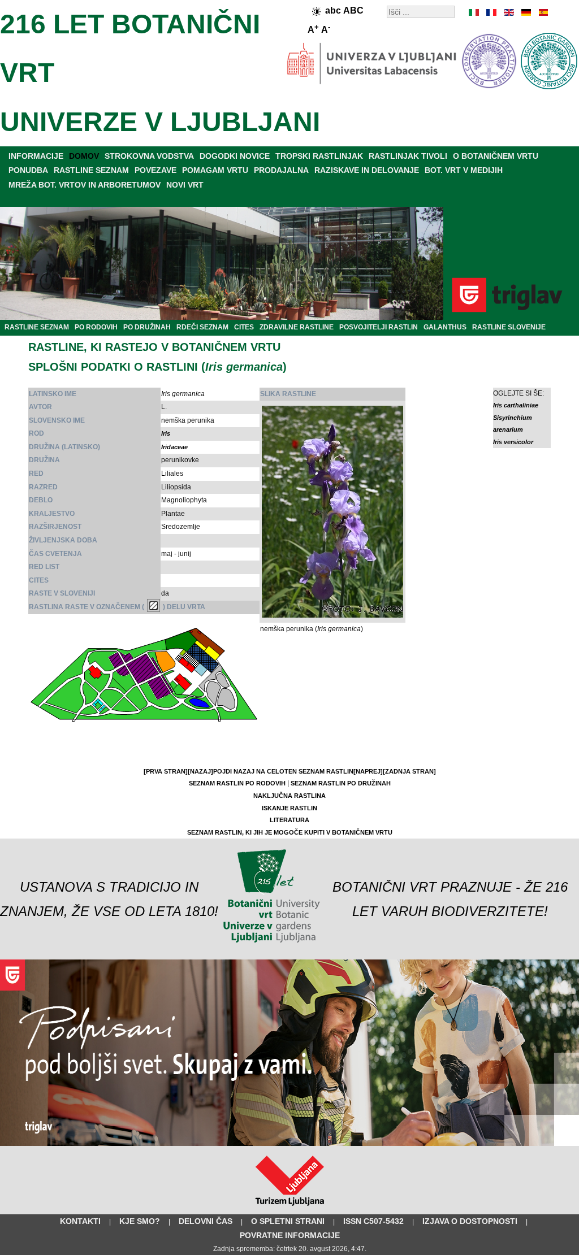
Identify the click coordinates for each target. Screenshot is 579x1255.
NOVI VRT (185, 184)
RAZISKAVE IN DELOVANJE (366, 170)
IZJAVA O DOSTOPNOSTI (469, 1221)
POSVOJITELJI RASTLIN (378, 327)
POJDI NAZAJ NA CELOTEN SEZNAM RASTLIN (283, 771)
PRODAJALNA (281, 170)
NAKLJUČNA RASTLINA (289, 795)
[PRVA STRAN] (166, 771)
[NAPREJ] (368, 771)
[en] (508, 12)
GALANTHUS (445, 327)
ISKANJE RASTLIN (289, 808)
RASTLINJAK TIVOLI (408, 155)
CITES (244, 327)
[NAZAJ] (200, 771)
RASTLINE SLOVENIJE (509, 327)
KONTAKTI (80, 1221)
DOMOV (84, 155)
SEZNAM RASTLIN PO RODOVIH (237, 783)
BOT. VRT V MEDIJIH (464, 170)
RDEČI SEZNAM (202, 327)
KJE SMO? (139, 1221)
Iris (165, 433)
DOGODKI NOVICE (235, 155)
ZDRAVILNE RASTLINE (297, 327)
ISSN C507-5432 (373, 1221)
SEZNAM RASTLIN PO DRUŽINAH (341, 783)
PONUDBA (28, 170)
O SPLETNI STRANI (288, 1221)
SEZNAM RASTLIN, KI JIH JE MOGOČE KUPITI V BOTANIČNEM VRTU (289, 832)
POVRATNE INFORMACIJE (290, 1235)
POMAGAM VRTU (215, 170)
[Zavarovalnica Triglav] (289, 1143)
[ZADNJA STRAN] (409, 771)
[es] (542, 12)
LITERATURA (289, 820)
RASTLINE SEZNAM (91, 170)
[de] (525, 12)
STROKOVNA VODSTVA (149, 155)
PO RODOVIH (96, 327)
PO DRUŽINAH (147, 327)
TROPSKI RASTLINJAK (319, 155)
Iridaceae (174, 447)
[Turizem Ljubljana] (290, 1208)
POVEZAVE (155, 170)
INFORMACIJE (35, 155)
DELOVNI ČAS (205, 1221)
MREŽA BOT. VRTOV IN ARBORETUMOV (84, 184)
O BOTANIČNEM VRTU (495, 155)
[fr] (491, 12)
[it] (474, 12)
